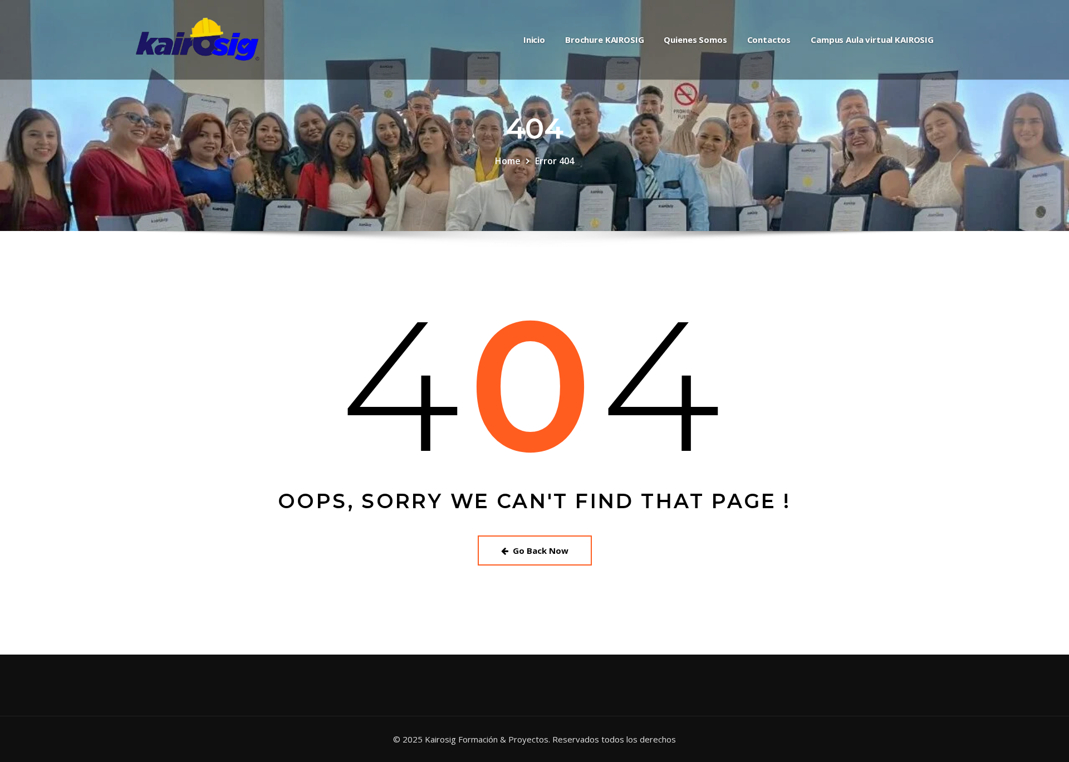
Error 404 (554, 161)
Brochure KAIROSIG (604, 39)
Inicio (534, 39)
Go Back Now (540, 550)
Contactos (769, 39)
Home (508, 161)
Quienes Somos (695, 39)
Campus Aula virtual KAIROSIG (872, 39)
